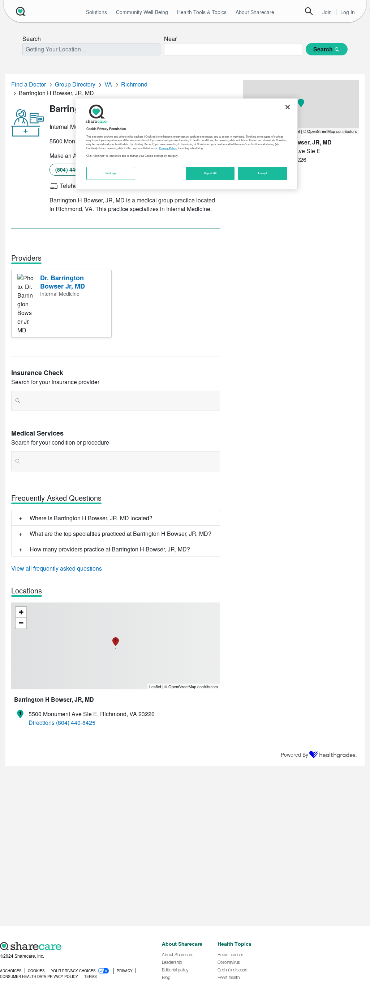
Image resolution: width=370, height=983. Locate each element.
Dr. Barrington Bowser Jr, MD (62, 282)
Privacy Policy (168, 148)
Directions (42, 722)
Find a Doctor (28, 84)
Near (170, 38)
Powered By (294, 754)
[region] (186, 144)
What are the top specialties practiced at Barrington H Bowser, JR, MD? (120, 533)
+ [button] (21, 612)
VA (108, 84)
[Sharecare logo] (77, 946)
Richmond (134, 84)
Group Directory (75, 84)
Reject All (210, 173)
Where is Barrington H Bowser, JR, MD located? (91, 518)
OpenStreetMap (182, 686)
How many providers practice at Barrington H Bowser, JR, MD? (110, 549)
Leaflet (155, 686)
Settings (111, 173)
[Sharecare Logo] (20, 11)
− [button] (21, 622)
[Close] (288, 107)
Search (309, 11)
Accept (262, 173)
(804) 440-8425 (73, 169)
